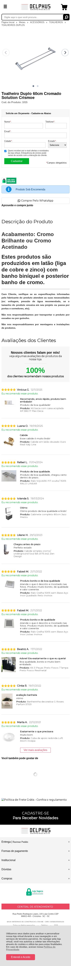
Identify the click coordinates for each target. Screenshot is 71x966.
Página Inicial (8, 22)
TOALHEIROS (56, 22)
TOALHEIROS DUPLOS (13, 25)
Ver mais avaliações (35, 750)
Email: (7, 131)
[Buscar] (66, 17)
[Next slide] (65, 52)
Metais (22, 22)
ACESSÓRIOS (37, 22)
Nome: (7, 121)
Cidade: (8, 141)
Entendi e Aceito (20, 957)
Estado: (52, 141)
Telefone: (50, 121)
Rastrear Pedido (20, 842)
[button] (33, 86)
